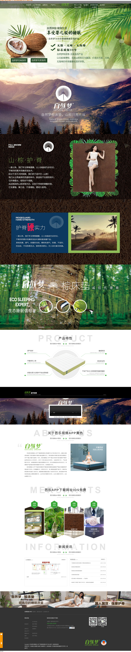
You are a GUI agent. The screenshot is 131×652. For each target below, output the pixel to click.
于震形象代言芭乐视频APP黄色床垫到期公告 (81, 563)
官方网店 (102, 5)
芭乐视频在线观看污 (34, 627)
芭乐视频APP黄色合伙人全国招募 (74, 531)
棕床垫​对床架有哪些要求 (77, 570)
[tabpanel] (88, 457)
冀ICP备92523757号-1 (52, 627)
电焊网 (34, 611)
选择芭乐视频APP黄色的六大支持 (54, 531)
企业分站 (59, 627)
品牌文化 (45, 5)
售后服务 (86, 5)
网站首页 (28, 5)
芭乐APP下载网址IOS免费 (77, 6)
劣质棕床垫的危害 (75, 574)
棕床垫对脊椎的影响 (76, 566)
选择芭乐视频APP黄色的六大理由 (34, 531)
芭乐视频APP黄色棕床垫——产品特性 (80, 578)
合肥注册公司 (39, 611)
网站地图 (1, 651)
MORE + (105, 394)
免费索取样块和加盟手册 (94, 531)
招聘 (28, 576)
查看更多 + (64, 559)
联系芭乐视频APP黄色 (94, 6)
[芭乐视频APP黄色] (92, 642)
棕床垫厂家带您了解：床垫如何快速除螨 (83, 582)
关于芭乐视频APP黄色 (37, 6)
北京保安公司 (46, 611)
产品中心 (53, 5)
